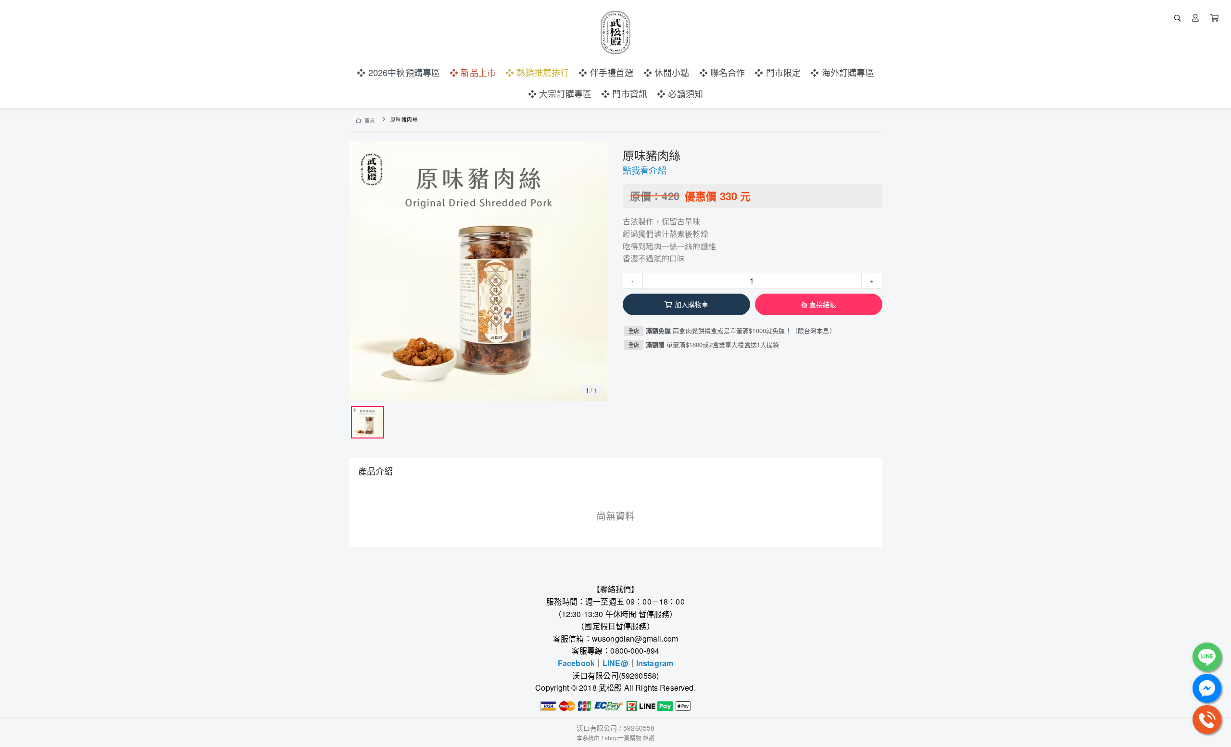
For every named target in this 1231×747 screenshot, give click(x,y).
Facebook (576, 663)
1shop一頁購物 (621, 738)
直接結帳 (823, 304)
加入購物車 (692, 304)
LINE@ (615, 663)
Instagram (654, 663)
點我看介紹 (644, 170)
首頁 (370, 120)
